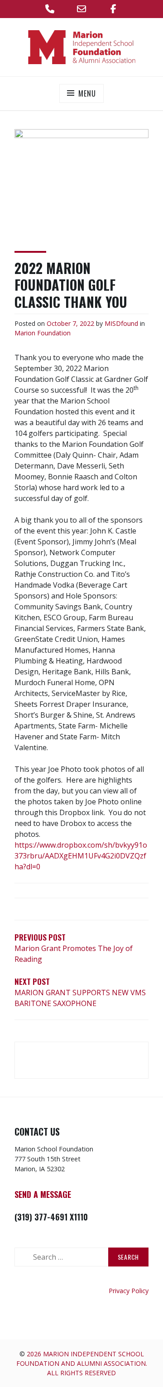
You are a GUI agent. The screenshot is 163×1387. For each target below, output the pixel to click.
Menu (87, 93)
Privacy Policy (129, 1290)
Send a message (42, 1194)
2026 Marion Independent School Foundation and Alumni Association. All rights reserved (81, 1363)
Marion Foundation (42, 333)
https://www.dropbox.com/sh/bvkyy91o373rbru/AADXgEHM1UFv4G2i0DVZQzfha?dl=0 (80, 856)
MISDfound (121, 323)
